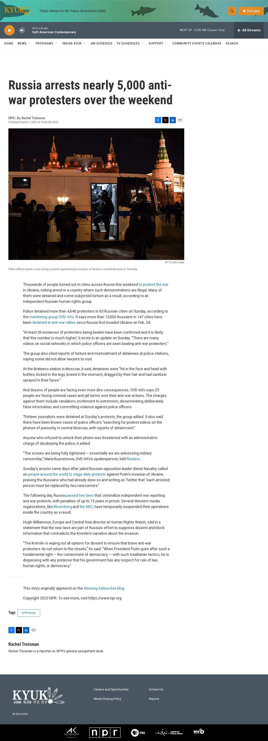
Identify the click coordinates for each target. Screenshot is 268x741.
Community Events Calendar (197, 43)
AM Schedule (101, 43)
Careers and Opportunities (111, 689)
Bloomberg (63, 506)
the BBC (86, 506)
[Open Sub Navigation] (29, 43)
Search (232, 43)
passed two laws (80, 495)
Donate (253, 11)
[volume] (22, 30)
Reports (154, 698)
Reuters (133, 459)
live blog (104, 588)
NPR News (29, 612)
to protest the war (153, 284)
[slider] (28, 30)
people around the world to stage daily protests (67, 474)
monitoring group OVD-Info (51, 317)
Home (8, 43)
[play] (9, 30)
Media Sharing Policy (107, 698)
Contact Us (156, 689)
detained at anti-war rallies (54, 322)
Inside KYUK (72, 43)
